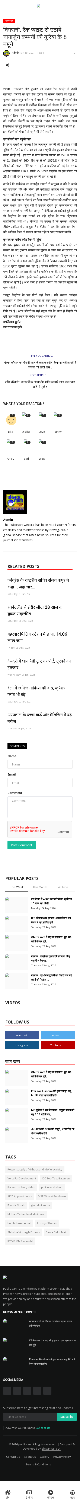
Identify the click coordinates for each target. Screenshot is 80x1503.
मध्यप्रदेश (9, 20)
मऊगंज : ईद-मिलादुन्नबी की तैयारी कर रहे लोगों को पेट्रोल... (51, 977)
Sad (26, 458)
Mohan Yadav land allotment (26, 1214)
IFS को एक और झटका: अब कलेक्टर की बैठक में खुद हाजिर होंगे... (51, 920)
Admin (15, 52)
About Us (30, 1457)
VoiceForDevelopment (21, 1178)
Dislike (26, 432)
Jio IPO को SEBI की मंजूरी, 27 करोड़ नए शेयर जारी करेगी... (52, 1131)
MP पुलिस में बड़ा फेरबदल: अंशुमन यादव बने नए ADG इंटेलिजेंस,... (52, 1112)
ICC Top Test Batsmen (56, 1178)
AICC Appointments (19, 1196)
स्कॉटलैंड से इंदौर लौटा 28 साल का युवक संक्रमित (35, 610)
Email (11, 774)
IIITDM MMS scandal (20, 1241)
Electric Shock (16, 1205)
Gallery (44, 1457)
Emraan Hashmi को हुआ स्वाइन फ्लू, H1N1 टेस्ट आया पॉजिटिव (51, 1093)
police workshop (52, 1187)
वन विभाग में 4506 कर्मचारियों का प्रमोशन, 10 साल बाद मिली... (52, 901)
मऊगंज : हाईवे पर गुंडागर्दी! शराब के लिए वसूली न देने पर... (50, 958)
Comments (17, 746)
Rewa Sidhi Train (56, 1232)
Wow (42, 458)
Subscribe (67, 1417)
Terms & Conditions (38, 1464)
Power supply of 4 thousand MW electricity (34, 1169)
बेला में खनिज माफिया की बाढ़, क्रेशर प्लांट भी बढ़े (36, 691)
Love (42, 432)
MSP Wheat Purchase (52, 1196)
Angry (10, 458)
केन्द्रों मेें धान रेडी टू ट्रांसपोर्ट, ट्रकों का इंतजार (39, 664)
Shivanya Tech (51, 1448)
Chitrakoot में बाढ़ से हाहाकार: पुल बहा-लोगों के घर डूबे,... (51, 939)
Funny (58, 432)
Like (10, 432)
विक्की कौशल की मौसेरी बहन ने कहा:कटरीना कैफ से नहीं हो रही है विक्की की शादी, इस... (40, 365)
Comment (14, 793)
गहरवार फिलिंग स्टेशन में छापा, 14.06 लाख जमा (37, 637)
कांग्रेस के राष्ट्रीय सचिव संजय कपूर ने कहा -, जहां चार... (38, 583)
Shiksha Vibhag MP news (23, 1232)
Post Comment (21, 845)
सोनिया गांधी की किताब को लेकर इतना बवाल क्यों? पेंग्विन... (50, 1324)
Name (11, 756)
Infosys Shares (47, 1223)
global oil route (40, 1205)
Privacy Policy (62, 1457)
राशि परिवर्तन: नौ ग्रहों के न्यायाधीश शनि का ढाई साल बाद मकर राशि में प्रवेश (40, 384)
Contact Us (42, 1428)
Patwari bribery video (21, 1187)
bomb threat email (19, 1223)
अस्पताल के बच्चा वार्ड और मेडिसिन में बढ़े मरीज (39, 718)
